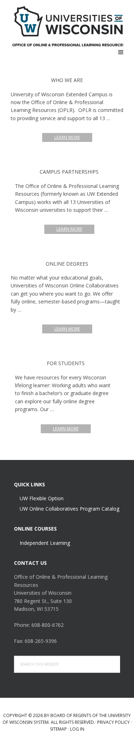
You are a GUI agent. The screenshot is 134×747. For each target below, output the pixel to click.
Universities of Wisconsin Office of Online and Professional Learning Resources (69, 26)
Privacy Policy (113, 722)
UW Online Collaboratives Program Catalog (69, 508)
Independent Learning (45, 542)
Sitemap (58, 729)
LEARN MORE (73, 138)
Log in (77, 729)
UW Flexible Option (42, 498)
